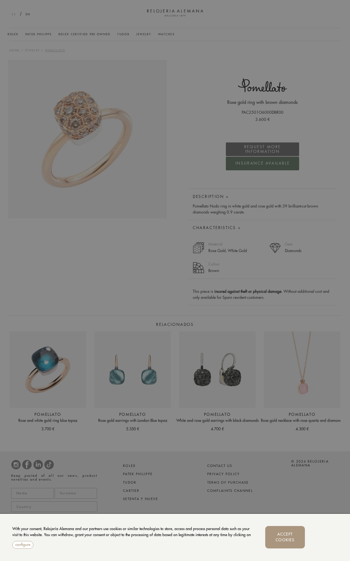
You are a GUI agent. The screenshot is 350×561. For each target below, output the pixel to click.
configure (22, 545)
